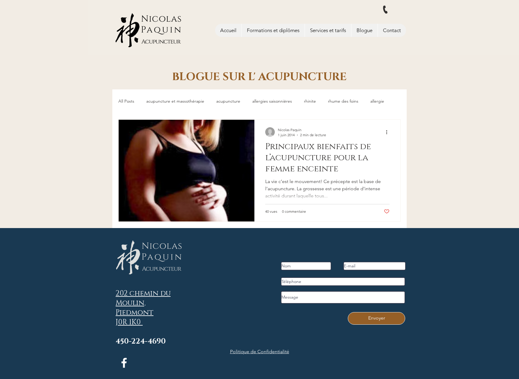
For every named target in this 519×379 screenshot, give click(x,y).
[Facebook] (124, 362)
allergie (377, 101)
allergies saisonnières (272, 101)
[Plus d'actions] (388, 132)
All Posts (126, 101)
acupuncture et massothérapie (175, 101)
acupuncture (228, 101)
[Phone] (385, 10)
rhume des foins (343, 101)
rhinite (310, 101)
